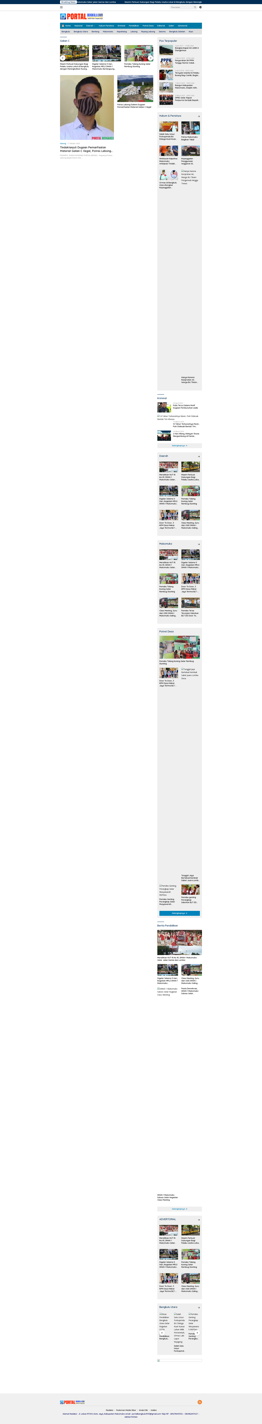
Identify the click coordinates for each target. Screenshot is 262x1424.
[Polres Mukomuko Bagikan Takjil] (190, 127)
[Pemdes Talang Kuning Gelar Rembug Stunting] (106, 53)
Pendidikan (134, 25)
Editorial (161, 25)
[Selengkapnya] (199, 116)
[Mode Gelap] (200, 7)
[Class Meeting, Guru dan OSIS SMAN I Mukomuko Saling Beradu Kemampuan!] (190, 515)
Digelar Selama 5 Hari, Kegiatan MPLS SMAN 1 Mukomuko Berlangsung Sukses (71, 66)
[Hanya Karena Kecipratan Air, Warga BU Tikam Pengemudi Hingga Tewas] (190, 272)
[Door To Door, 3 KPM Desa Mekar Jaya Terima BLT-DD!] (138, 53)
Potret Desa (148, 25)
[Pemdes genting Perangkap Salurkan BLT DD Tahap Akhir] (190, 889)
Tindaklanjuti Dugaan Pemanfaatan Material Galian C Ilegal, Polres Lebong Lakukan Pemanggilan (85, 151)
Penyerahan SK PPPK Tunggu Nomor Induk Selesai (184, 61)
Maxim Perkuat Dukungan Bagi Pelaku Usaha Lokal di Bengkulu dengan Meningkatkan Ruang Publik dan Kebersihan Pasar (138, 2)
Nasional (78, 25)
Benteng (95, 31)
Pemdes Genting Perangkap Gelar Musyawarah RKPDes (167, 902)
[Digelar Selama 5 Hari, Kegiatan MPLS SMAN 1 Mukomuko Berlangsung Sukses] (74, 53)
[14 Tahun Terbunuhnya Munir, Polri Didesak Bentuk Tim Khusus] (179, 418)
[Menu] (62, 7)
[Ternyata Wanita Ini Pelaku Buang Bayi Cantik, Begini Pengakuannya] (166, 75)
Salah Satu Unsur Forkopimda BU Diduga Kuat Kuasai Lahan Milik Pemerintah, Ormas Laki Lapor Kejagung (168, 136)
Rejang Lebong (148, 31)
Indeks (154, 1410)
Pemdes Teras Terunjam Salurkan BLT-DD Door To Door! (190, 613)
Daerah (89, 25)
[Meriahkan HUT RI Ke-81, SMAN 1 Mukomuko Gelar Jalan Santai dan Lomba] (168, 467)
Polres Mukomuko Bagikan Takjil (189, 138)
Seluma (162, 31)
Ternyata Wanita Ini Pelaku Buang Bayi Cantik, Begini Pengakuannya (187, 74)
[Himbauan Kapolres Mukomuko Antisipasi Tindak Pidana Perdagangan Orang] (168, 151)
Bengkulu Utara (81, 31)
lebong (63, 143)
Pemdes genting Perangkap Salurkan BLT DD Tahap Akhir (188, 900)
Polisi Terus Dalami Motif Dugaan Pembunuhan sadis (185, 406)
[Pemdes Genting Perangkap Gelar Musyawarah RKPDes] (168, 890)
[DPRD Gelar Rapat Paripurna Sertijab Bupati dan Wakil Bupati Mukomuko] (166, 100)
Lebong (134, 31)
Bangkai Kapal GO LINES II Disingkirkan (187, 49)
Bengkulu (66, 31)
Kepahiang (122, 31)
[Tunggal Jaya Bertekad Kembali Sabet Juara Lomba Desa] (190, 770)
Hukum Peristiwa (106, 25)
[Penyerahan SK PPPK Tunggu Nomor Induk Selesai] (166, 62)
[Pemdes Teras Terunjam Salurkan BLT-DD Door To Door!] (190, 603)
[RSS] (200, 1402)
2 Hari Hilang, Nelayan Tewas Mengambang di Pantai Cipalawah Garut (186, 434)
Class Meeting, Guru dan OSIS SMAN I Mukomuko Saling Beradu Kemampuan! (190, 525)
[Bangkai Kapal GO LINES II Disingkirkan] (166, 50)
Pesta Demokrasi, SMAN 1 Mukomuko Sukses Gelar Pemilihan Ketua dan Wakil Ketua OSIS (190, 991)
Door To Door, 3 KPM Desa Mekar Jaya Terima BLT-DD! (137, 65)
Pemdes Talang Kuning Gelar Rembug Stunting (105, 65)
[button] (195, 7)
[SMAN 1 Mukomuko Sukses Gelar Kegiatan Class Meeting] (167, 1089)
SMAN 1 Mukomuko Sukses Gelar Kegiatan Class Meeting (167, 1197)
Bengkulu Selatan (177, 31)
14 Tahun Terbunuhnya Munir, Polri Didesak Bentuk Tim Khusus (186, 425)
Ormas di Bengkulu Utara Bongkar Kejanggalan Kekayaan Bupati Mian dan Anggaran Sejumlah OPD (168, 185)
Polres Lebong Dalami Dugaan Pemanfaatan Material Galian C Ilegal (134, 105)
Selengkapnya (178, 445)
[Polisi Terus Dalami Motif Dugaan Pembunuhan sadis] (164, 407)
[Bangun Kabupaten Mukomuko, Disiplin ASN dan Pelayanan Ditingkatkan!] (166, 87)
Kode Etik (143, 1410)
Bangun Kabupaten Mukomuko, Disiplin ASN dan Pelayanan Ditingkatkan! (186, 86)
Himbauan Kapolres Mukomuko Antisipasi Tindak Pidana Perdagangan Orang (168, 161)
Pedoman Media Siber (126, 1410)
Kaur (191, 31)
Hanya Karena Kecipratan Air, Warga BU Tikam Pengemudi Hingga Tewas (189, 380)
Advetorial (182, 25)
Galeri (171, 25)
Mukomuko (108, 31)
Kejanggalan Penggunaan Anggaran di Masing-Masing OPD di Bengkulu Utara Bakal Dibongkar (190, 161)
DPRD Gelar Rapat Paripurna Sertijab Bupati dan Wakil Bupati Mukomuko (186, 99)
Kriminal (121, 25)
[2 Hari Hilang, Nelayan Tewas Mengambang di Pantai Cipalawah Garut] (164, 436)
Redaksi (109, 1410)
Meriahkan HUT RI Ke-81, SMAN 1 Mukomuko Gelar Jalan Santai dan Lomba (167, 477)
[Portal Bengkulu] (81, 16)
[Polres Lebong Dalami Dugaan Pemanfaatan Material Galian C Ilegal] (135, 88)
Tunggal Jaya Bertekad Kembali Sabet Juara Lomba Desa (190, 878)
